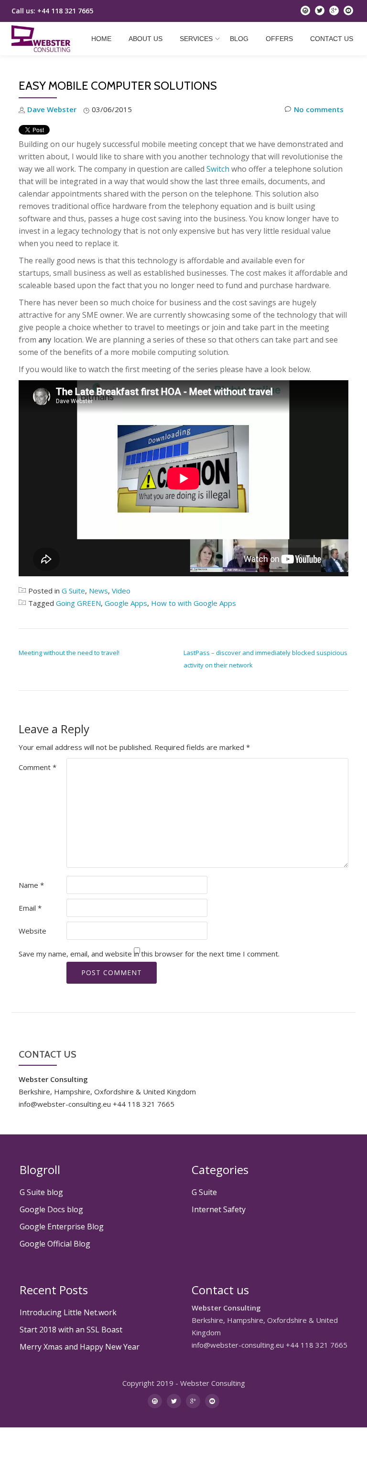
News (98, 590)
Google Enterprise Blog (62, 1226)
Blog (239, 38)
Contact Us (331, 38)
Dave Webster (51, 109)
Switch (217, 169)
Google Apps (126, 603)
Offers (279, 38)
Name (31, 885)
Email (30, 908)
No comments (319, 109)
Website (32, 931)
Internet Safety (219, 1209)
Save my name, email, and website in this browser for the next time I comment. (149, 953)
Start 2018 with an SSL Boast (71, 1329)
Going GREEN (78, 603)
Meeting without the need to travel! (69, 652)
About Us (145, 38)
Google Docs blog (51, 1209)
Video (121, 590)
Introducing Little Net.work (68, 1312)
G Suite (73, 590)
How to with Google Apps (193, 603)
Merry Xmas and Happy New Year (80, 1346)
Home (101, 38)
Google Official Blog (55, 1243)
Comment (37, 767)
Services (196, 38)
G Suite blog (41, 1192)
